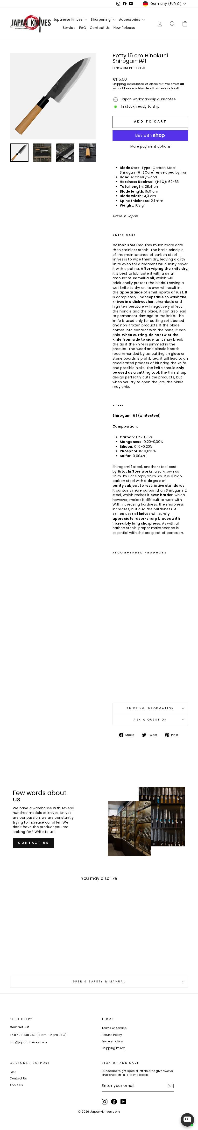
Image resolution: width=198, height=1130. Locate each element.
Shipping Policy (113, 1048)
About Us (16, 1085)
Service (69, 27)
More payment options (150, 146)
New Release (124, 27)
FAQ (82, 27)
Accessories (130, 19)
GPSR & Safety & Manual (99, 981)
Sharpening (101, 19)
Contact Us (100, 27)
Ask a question (150, 719)
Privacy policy (112, 1041)
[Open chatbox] (187, 1120)
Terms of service (114, 1028)
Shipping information (150, 708)
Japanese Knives (68, 19)
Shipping (119, 84)
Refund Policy (112, 1035)
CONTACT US (33, 842)
